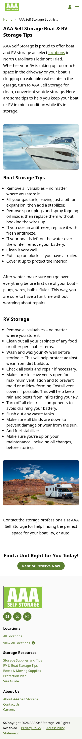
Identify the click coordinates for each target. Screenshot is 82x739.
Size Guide (11, 681)
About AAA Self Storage (20, 699)
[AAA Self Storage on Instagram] (27, 616)
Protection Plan (14, 676)
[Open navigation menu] (77, 6)
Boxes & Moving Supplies (22, 671)
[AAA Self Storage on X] (17, 616)
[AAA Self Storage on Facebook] (7, 616)
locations (56, 52)
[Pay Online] (69, 7)
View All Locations (19, 643)
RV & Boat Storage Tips (20, 665)
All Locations (12, 636)
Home (7, 19)
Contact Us (11, 704)
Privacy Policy (31, 728)
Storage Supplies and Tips (22, 660)
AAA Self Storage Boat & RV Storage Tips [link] (39, 19)
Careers (9, 709)
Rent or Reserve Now (41, 565)
